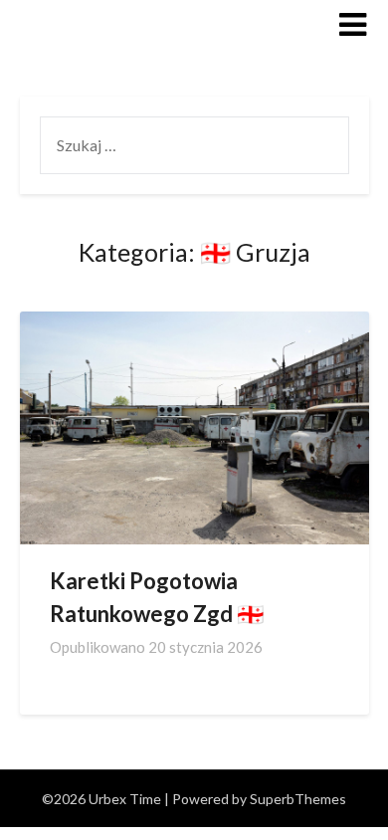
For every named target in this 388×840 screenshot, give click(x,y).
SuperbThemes (298, 798)
